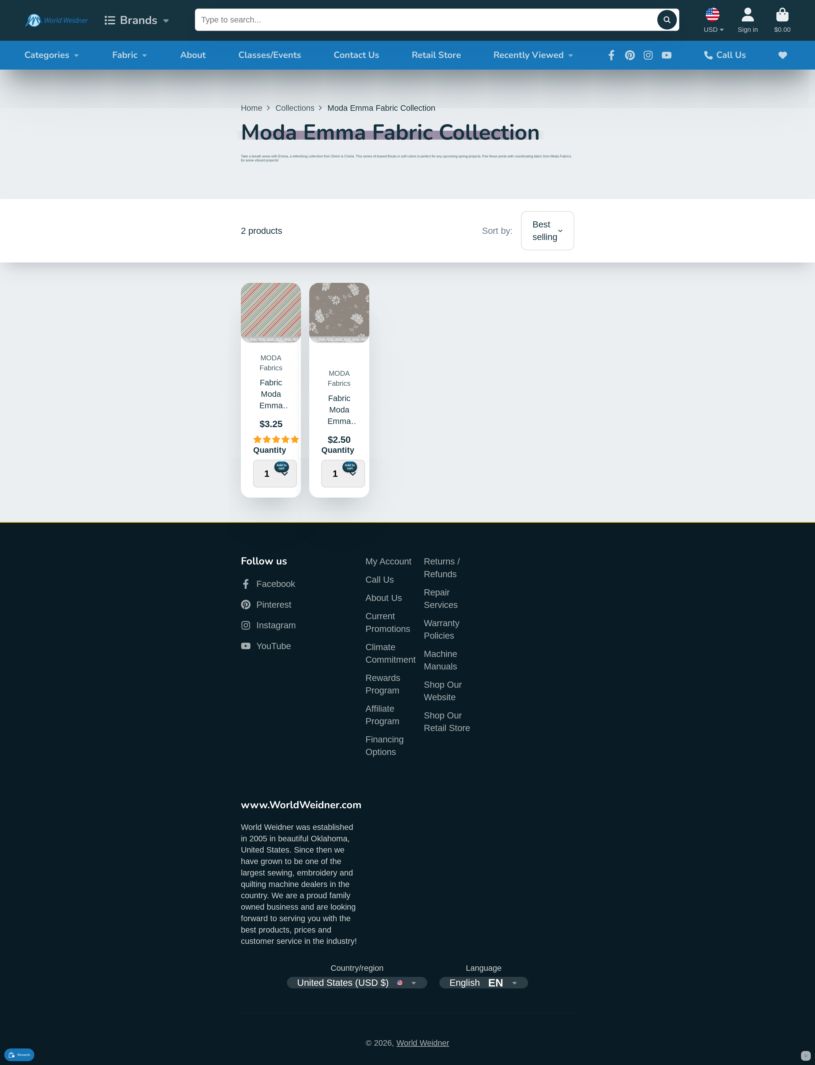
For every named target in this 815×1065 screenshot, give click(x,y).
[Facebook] (611, 55)
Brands (138, 20)
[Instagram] (648, 55)
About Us (383, 598)
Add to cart (282, 466)
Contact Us (356, 55)
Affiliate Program (382, 715)
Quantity (261, 450)
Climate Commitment (390, 653)
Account (748, 20)
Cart (782, 20)
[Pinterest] (630, 55)
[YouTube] (667, 55)
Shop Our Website (443, 691)
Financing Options (384, 745)
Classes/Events (269, 55)
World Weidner (422, 1042)
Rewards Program (382, 684)
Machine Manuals (440, 660)
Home (251, 107)
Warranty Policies (441, 629)
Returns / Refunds (442, 567)
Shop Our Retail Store (447, 721)
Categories (46, 55)
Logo (56, 20)
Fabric (125, 55)
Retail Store (436, 55)
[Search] (667, 19)
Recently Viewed (528, 55)
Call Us (731, 55)
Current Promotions (387, 622)
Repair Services (441, 598)
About (193, 55)
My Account (388, 561)
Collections (295, 107)
